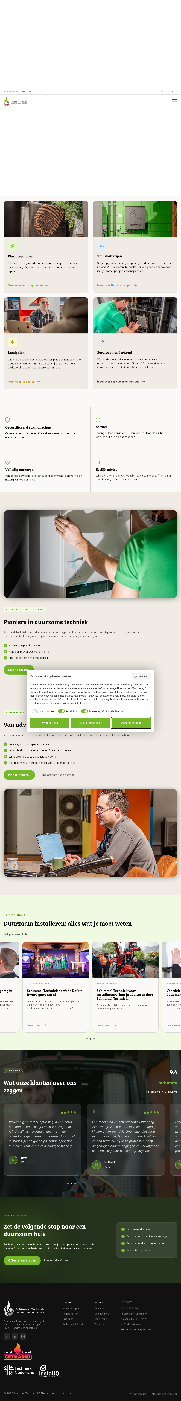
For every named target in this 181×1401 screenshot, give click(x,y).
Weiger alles (50, 722)
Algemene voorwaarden (164, 1394)
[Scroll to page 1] (86, 1038)
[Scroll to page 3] (94, 1038)
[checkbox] (42, 711)
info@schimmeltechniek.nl (135, 1313)
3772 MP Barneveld (131, 1324)
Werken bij (100, 1324)
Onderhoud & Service (74, 1324)
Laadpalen (67, 1319)
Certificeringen (102, 1313)
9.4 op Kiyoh (25, 91)
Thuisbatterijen (70, 1313)
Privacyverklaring (138, 1394)
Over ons (99, 1308)
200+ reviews (38, 91)
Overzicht (143, 676)
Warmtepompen (71, 1308)
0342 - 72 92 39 (129, 1308)
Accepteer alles (131, 722)
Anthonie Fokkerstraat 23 (134, 1319)
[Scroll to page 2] (90, 1038)
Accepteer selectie (90, 722)
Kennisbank (100, 1319)
